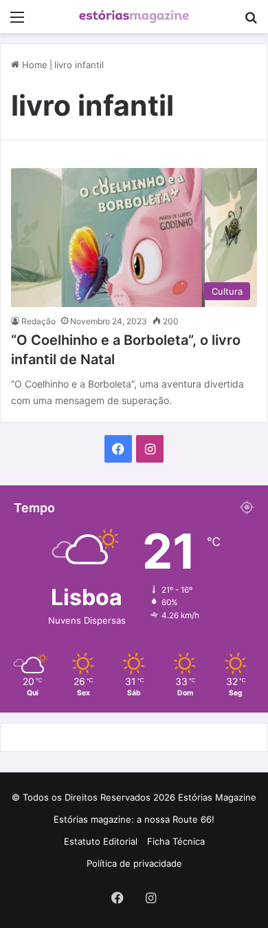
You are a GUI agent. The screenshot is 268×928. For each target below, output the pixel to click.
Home (33, 64)
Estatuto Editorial (100, 841)
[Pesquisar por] (251, 21)
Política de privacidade (134, 863)
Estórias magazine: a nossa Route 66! (134, 819)
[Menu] (17, 21)
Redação (38, 321)
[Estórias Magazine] (134, 16)
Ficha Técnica (176, 841)
